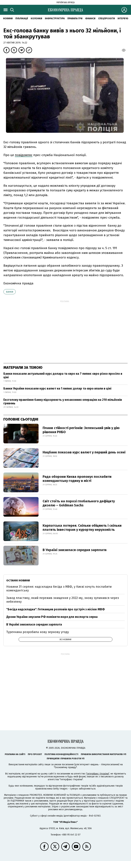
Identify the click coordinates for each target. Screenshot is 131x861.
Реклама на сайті (15, 754)
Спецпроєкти (106, 18)
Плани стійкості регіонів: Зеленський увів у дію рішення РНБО (81, 430)
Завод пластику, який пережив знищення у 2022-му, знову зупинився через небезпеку (62, 600)
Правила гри (74, 18)
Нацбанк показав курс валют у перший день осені (84, 452)
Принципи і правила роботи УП (65, 758)
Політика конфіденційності (61, 754)
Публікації (21, 18)
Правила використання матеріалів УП (103, 754)
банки (9, 292)
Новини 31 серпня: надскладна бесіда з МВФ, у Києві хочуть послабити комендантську (59, 588)
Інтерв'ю (123, 18)
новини (8, 18)
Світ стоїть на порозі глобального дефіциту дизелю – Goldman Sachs (79, 503)
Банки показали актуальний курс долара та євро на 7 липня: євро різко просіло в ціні (62, 375)
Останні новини (18, 580)
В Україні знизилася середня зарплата (75, 550)
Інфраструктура (55, 18)
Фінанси (90, 18)
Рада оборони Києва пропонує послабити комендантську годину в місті (77, 479)
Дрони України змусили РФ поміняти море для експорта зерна (52, 617)
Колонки (36, 18)
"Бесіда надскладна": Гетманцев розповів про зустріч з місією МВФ (55, 609)
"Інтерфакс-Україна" (97, 773)
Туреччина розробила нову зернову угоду (37, 632)
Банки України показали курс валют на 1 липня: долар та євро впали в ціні (57, 388)
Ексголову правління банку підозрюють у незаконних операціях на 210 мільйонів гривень (62, 401)
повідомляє (23, 155)
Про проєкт (35, 754)
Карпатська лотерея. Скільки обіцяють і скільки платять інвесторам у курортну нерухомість (82, 527)
